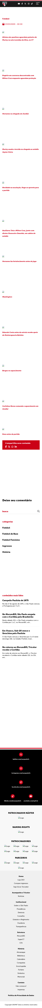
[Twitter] (25, 4)
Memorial (21, 977)
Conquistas (21, 963)
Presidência (21, 909)
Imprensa (21, 990)
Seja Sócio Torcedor (21, 887)
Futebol (5, 19)
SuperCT (21, 939)
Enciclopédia (21, 966)
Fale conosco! (21, 986)
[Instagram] (28, 4)
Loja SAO (21, 880)
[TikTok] (32, 4)
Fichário (21, 970)
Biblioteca (21, 956)
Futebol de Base (10, 534)
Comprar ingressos (21, 883)
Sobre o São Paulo (21, 906)
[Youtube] (19, 4)
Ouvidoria (21, 923)
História (6, 552)
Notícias (21, 896)
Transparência (21, 927)
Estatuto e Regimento (21, 920)
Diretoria (21, 913)
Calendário (21, 959)
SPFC (4, 4)
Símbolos (21, 973)
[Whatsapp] (12, 447)
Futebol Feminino (11, 540)
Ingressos (7, 546)
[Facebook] (22, 4)
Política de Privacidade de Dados (21, 995)
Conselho (21, 916)
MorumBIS (21, 936)
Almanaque (21, 952)
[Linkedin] (16, 447)
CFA (21, 943)
